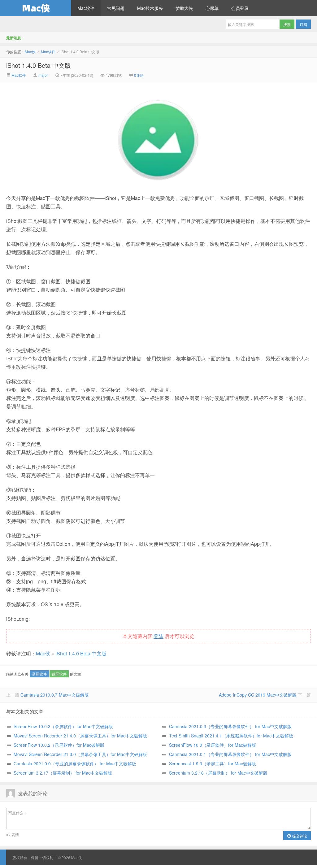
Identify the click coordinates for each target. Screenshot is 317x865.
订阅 (303, 24)
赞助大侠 (184, 8)
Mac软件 (85, 8)
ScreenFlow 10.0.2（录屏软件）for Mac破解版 (59, 745)
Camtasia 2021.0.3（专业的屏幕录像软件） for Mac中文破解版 (230, 726)
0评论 (139, 75)
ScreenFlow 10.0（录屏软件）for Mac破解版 (212, 745)
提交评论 (299, 835)
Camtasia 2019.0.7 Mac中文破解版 (54, 695)
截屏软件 (59, 673)
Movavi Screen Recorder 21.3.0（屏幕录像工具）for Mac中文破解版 (80, 754)
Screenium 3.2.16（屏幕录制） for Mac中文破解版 (218, 773)
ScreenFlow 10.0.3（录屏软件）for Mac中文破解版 (63, 726)
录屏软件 (39, 673)
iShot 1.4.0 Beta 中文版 (38, 65)
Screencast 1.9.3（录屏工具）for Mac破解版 (212, 763)
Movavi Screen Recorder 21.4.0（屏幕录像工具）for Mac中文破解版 (80, 735)
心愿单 (212, 8)
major (43, 75)
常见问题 (115, 8)
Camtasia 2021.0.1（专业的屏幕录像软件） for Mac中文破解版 (230, 754)
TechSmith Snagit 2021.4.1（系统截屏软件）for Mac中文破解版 (231, 735)
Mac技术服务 (150, 8)
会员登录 (240, 8)
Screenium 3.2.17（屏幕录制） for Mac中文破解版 (63, 773)
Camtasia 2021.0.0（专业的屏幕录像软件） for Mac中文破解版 (75, 763)
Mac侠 (35, 8)
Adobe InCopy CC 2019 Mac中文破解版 (258, 695)
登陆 (158, 636)
